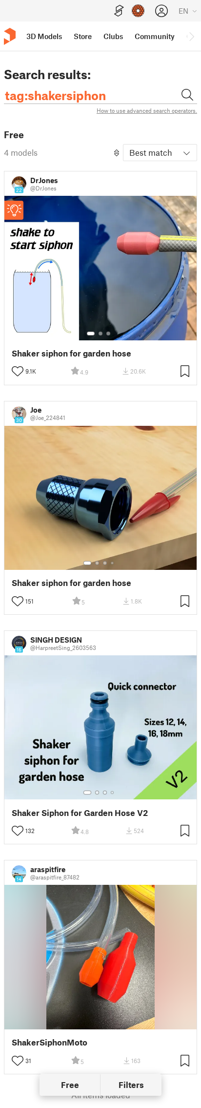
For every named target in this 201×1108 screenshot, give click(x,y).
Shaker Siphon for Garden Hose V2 (80, 812)
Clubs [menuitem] (113, 36)
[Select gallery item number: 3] (108, 333)
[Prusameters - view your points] (138, 10)
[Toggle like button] (17, 371)
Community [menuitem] (155, 36)
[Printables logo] (10, 36)
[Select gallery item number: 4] (113, 563)
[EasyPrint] (119, 11)
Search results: (47, 74)
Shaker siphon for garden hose (71, 353)
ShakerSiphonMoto (49, 1042)
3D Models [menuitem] (44, 36)
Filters (131, 1084)
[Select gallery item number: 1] (91, 333)
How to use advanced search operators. (147, 110)
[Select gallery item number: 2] (100, 333)
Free (70, 1084)
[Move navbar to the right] (191, 36)
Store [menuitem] (83, 36)
